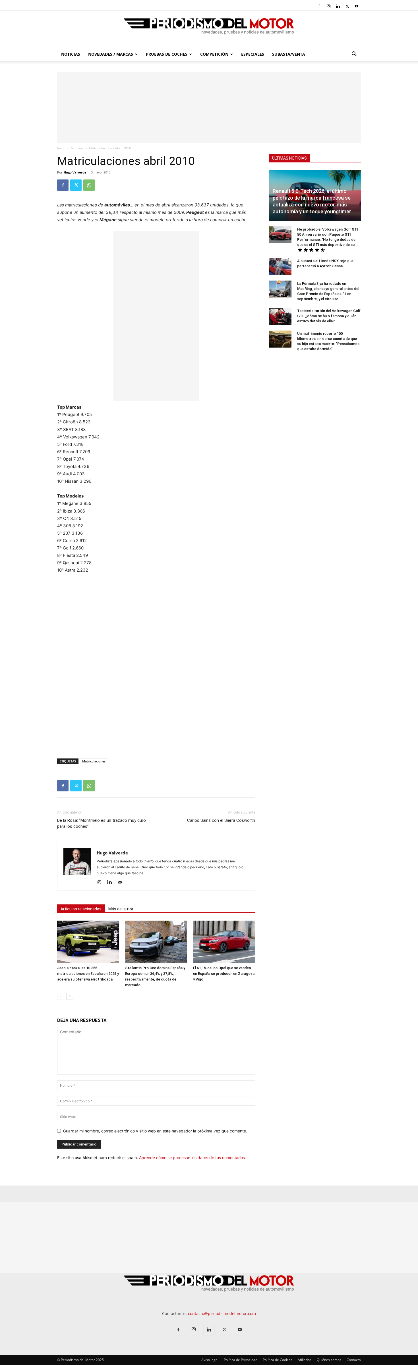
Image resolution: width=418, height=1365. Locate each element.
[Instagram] (328, 6)
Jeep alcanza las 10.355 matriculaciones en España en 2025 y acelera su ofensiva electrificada (88, 973)
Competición (214, 54)
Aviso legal (209, 1359)
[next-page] (69, 996)
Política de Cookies (277, 1359)
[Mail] (122, 882)
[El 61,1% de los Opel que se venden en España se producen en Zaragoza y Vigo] (224, 942)
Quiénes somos (329, 1359)
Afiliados (304, 1359)
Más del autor (120, 909)
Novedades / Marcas (110, 54)
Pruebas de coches (166, 54)
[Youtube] (356, 6)
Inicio (61, 148)
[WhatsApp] (89, 185)
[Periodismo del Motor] (209, 29)
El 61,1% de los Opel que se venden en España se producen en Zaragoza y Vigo (223, 973)
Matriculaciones (93, 761)
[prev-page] (60, 996)
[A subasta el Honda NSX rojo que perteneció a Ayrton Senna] (280, 266)
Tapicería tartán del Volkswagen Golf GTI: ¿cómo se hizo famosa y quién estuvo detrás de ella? (329, 316)
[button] (354, 54)
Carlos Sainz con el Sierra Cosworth (221, 820)
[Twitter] (347, 6)
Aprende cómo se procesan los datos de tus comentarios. (192, 1157)
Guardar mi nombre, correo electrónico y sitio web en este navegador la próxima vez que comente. (155, 1130)
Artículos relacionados (81, 909)
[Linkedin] (338, 6)
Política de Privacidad (240, 1359)
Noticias (70, 54)
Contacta (354, 1359)
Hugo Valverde (75, 172)
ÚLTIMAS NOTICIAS (289, 158)
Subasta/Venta (288, 54)
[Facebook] (319, 6)
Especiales (252, 54)
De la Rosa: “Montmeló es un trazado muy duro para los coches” (101, 823)
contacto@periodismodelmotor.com (222, 1313)
